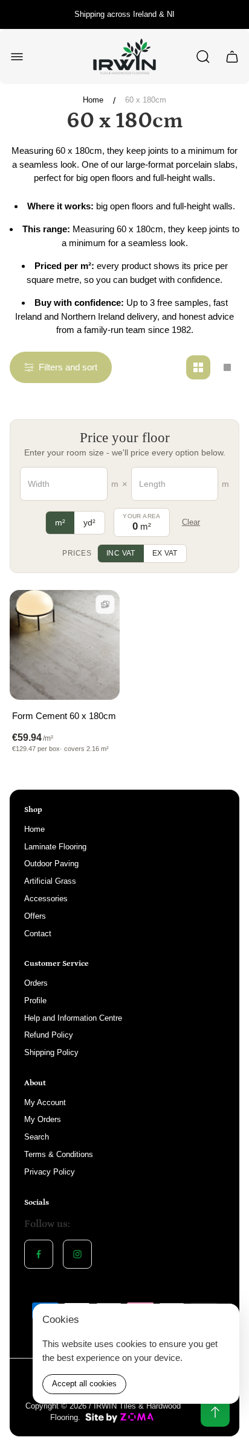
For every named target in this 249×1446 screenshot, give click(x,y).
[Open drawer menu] (17, 57)
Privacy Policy (49, 1171)
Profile (35, 1000)
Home (93, 99)
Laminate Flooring (55, 846)
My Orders (42, 1119)
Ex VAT (165, 553)
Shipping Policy (51, 1052)
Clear (191, 522)
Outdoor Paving (51, 863)
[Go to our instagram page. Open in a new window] (77, 1254)
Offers (35, 916)
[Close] (222, 1320)
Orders (36, 983)
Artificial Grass (50, 881)
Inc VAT (120, 553)
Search (36, 1136)
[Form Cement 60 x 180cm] (65, 645)
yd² (89, 522)
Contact (37, 933)
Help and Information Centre (73, 1018)
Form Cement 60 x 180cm (64, 716)
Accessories (46, 898)
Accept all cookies (84, 1383)
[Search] (203, 56)
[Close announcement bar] (232, 14)
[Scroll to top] (215, 1412)
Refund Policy (48, 1034)
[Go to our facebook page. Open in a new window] (38, 1254)
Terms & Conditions (58, 1154)
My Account (45, 1102)
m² (60, 522)
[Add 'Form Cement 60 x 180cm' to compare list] (105, 604)
